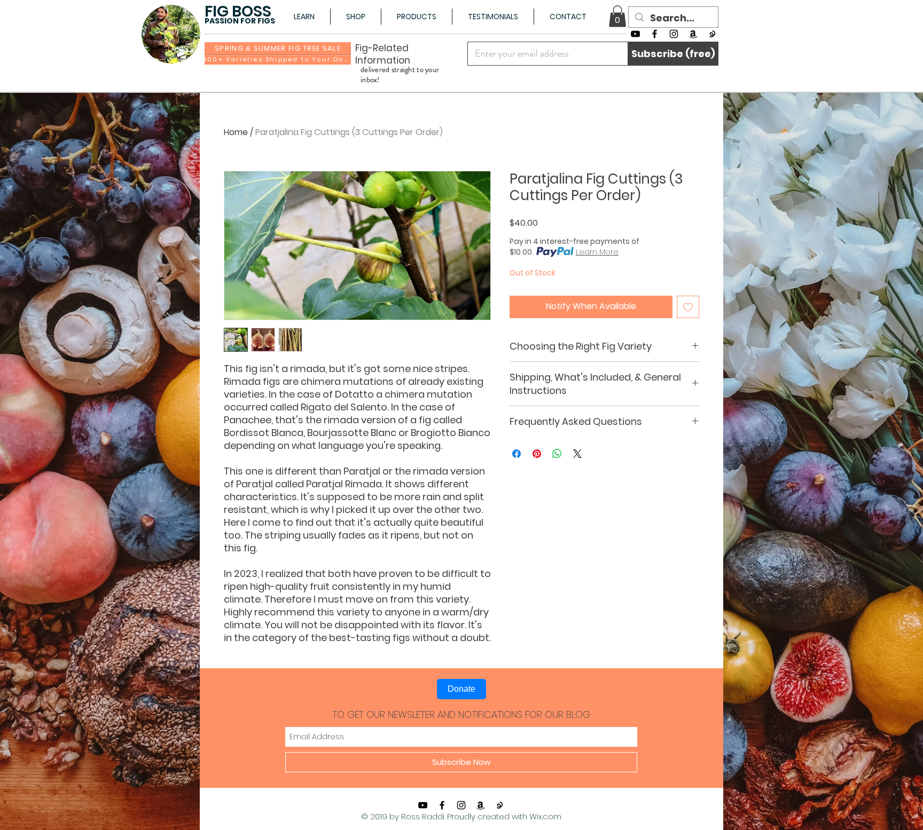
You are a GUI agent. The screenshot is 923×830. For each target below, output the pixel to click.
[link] (617, 16)
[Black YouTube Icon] (635, 33)
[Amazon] (693, 33)
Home (236, 132)
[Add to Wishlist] (688, 307)
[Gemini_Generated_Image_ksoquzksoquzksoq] (712, 33)
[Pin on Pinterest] (536, 453)
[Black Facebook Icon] (654, 33)
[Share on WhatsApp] (557, 453)
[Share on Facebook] (516, 453)
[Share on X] (577, 453)
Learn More (597, 252)
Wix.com (545, 816)
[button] (304, 17)
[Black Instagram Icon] (673, 33)
